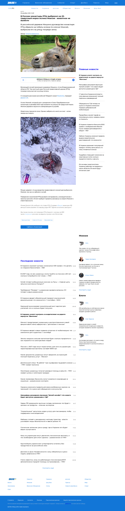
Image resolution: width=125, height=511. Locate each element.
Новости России (37, 220)
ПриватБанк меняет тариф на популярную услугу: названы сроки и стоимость (91, 117)
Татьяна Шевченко (32, 34)
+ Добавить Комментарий (34, 227)
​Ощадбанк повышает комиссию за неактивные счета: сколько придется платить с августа (91, 157)
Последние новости (32, 261)
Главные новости (88, 69)
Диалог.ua (68, 503)
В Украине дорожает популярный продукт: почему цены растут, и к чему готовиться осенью (91, 147)
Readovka (60, 96)
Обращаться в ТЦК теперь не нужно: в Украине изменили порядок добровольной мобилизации (89, 107)
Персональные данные (52, 500)
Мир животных (48, 220)
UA (9, 8)
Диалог (22, 11)
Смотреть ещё (48, 468)
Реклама (39, 500)
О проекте (11, 500)
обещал (60, 205)
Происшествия (26, 220)
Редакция (20, 500)
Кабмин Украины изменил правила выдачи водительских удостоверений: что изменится (91, 138)
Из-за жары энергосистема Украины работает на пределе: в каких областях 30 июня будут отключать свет (90, 167)
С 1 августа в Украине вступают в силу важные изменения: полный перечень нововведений (91, 96)
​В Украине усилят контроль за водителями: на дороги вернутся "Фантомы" (91, 77)
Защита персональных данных (72, 500)
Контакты (30, 500)
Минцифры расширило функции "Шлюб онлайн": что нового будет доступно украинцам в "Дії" (91, 87)
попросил (28, 214)
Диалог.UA (24, 98)
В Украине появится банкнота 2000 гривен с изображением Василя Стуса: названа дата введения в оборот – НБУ (92, 127)
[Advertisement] (48, 243)
